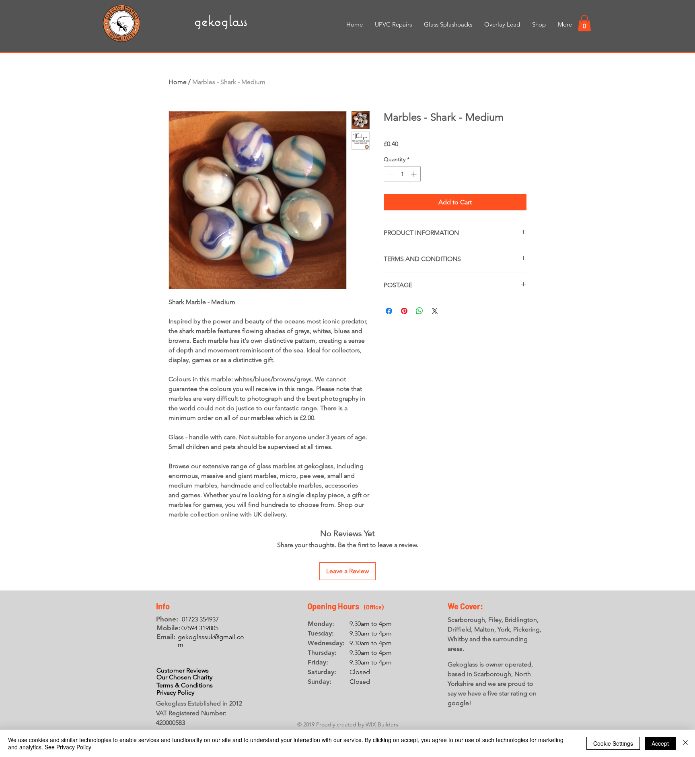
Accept (660, 743)
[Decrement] (390, 174)
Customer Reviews (182, 670)
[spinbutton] (402, 174)
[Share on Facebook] (389, 311)
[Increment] (414, 174)
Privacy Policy (175, 692)
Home (178, 82)
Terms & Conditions (184, 685)
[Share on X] (435, 311)
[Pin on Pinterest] (404, 311)
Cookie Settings (613, 743)
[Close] (685, 743)
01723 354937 (200, 619)
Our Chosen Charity (184, 677)
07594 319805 (199, 628)
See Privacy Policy (68, 747)
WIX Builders (382, 724)
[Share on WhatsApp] (419, 311)
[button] (584, 23)
